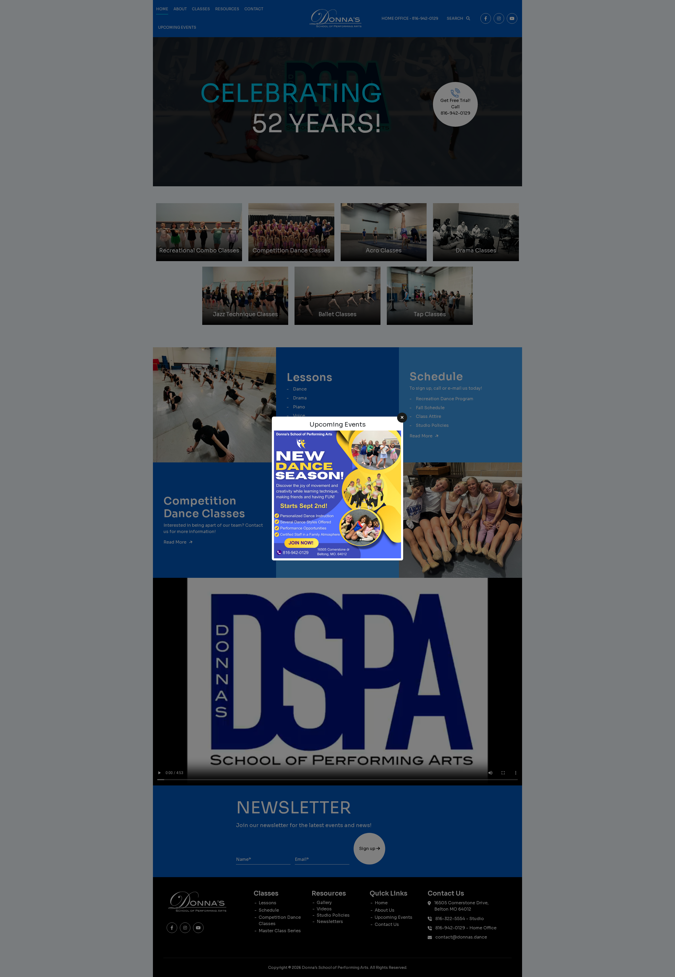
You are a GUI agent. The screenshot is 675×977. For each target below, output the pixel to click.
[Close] (402, 418)
